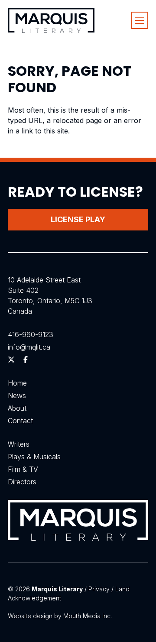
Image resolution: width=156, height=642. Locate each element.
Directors (22, 481)
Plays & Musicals (34, 456)
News (17, 395)
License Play (78, 219)
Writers (18, 444)
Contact (20, 420)
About (17, 408)
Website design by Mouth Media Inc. (60, 615)
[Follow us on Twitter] (11, 359)
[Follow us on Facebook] (25, 359)
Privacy (99, 589)
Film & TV (23, 469)
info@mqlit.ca (29, 347)
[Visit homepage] (51, 20)
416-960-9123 (30, 334)
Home (17, 383)
